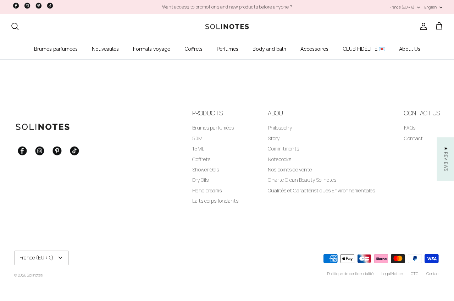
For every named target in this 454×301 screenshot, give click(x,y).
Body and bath (269, 49)
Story (273, 138)
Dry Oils (200, 179)
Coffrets (193, 49)
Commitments (283, 148)
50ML (198, 138)
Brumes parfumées (56, 49)
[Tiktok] (50, 5)
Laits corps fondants (215, 200)
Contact (413, 138)
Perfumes (227, 49)
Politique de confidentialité (350, 273)
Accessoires (314, 49)
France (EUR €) (402, 7)
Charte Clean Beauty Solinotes (302, 179)
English (431, 7)
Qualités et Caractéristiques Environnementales (321, 190)
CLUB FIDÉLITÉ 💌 (364, 49)
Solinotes (35, 275)
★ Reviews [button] (446, 159)
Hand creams (207, 190)
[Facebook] (16, 5)
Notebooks (279, 159)
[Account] (422, 26)
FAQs (409, 127)
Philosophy (280, 127)
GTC (415, 273)
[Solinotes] (227, 26)
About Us (409, 49)
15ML (198, 148)
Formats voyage (151, 49)
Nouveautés (105, 49)
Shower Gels (205, 169)
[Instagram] (27, 5)
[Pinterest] (38, 5)
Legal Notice (392, 273)
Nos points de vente (290, 169)
